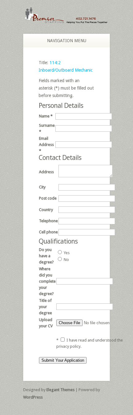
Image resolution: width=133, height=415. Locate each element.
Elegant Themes (60, 389)
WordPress (33, 397)
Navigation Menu (66, 40)
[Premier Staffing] (66, 20)
